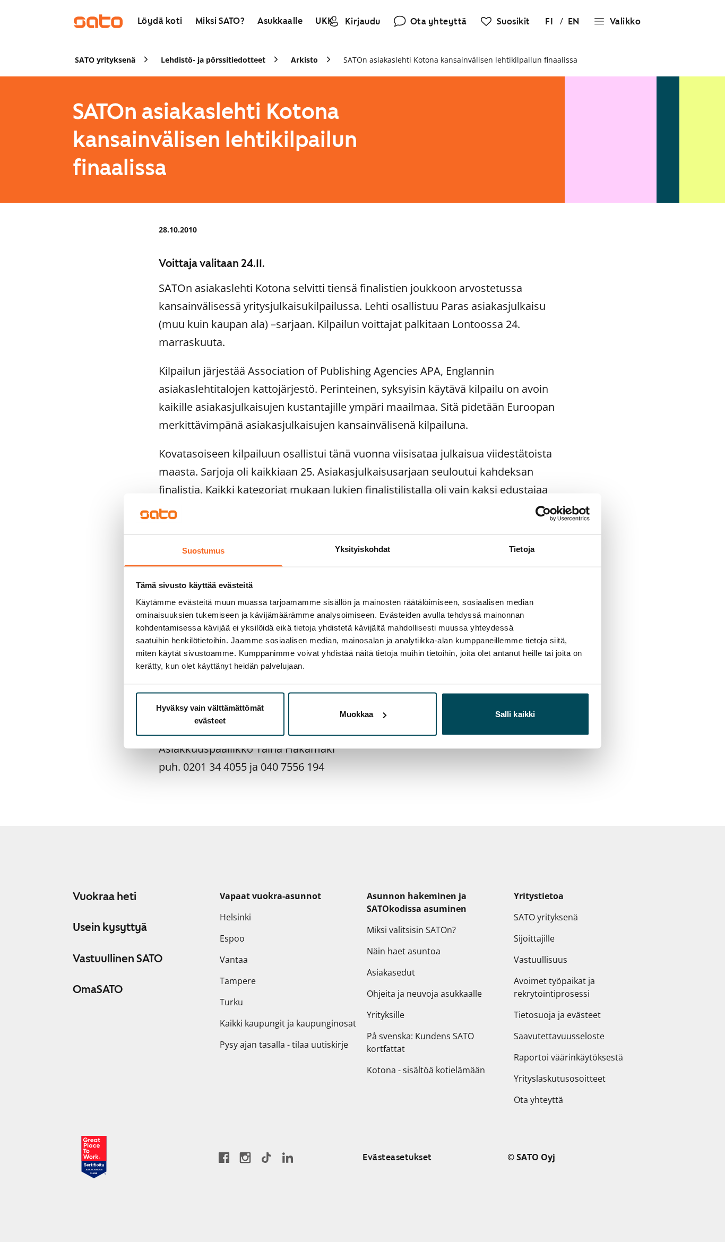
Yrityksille (385, 1015)
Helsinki (235, 917)
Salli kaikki (515, 714)
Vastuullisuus (540, 959)
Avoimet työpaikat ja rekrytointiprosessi (554, 987)
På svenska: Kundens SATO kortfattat (420, 1042)
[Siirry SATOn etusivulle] (98, 21)
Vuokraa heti (104, 896)
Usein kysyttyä (110, 927)
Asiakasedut (391, 972)
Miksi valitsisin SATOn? (411, 930)
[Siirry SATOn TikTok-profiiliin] (266, 1157)
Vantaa (234, 959)
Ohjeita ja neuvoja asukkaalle (424, 993)
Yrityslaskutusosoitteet (560, 1078)
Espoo (232, 938)
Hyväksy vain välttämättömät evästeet (210, 714)
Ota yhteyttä (538, 1100)
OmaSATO (98, 989)
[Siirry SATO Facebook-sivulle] (224, 1157)
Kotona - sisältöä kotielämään (426, 1070)
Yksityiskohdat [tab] (362, 548)
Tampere (238, 981)
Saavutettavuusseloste (559, 1036)
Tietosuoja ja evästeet (557, 1015)
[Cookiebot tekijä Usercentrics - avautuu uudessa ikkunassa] (543, 514)
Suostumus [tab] (203, 550)
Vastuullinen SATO (117, 958)
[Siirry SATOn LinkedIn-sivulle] (287, 1157)
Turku (231, 1002)
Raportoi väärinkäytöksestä (568, 1057)
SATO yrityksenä (546, 917)
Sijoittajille (534, 938)
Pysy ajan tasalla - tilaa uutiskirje (284, 1044)
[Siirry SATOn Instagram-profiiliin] (245, 1157)
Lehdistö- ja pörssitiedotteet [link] (213, 60)
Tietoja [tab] (521, 548)
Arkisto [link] (304, 60)
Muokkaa (357, 714)
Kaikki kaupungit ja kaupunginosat (288, 1023)
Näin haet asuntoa (404, 951)
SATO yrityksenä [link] (105, 60)
